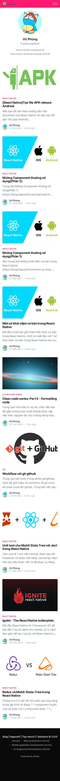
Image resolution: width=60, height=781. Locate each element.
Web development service (36, 740)
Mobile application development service (32, 745)
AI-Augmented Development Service (32, 749)
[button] (55, 3)
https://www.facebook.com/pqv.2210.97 (30, 54)
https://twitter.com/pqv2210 (30, 50)
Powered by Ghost (30, 756)
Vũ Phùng (14, 125)
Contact (16, 740)
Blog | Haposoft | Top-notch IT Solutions (25, 736)
